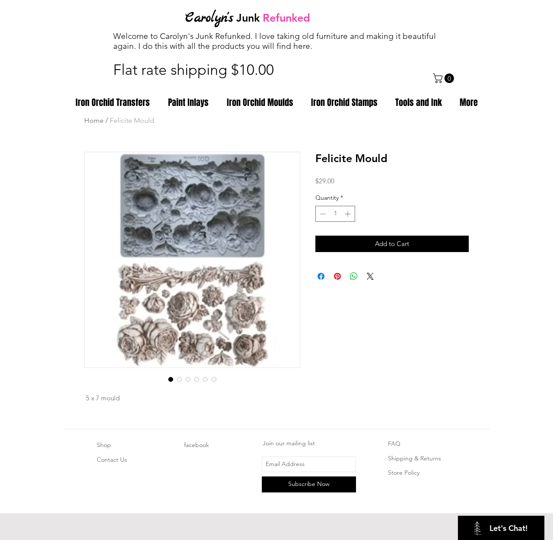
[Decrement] (322, 213)
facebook (196, 445)
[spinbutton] (335, 213)
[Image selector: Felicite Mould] (170, 379)
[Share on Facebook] (321, 276)
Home (94, 120)
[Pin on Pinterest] (337, 276)
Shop (104, 445)
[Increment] (348, 213)
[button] (444, 78)
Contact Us (112, 459)
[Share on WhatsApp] (354, 276)
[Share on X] (370, 276)
